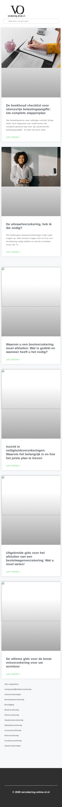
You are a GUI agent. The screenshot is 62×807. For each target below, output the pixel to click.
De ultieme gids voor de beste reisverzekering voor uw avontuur (29, 662)
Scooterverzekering (13, 741)
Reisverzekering (12, 736)
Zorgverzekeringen (13, 746)
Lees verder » (13, 137)
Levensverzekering (13, 730)
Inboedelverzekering (13, 725)
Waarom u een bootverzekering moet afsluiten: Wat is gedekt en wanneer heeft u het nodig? (30, 348)
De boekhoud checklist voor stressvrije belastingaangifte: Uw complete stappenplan (28, 109)
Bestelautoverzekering (14, 700)
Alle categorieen (12, 684)
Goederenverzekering (14, 720)
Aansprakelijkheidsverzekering (18, 689)
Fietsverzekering (12, 715)
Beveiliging (9, 705)
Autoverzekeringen (13, 694)
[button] (48, 11)
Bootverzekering (12, 710)
